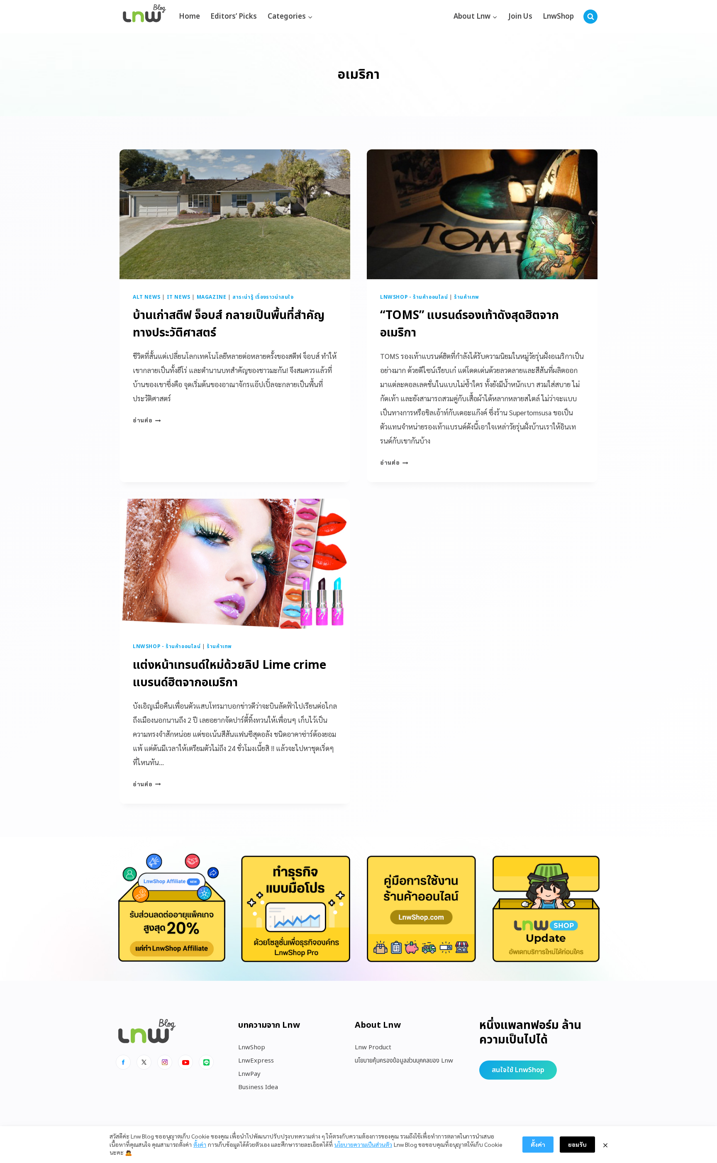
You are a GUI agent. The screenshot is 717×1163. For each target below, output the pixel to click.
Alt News (147, 297)
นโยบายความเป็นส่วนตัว (363, 1144)
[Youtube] (185, 1062)
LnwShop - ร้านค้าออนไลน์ (414, 297)
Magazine (212, 297)
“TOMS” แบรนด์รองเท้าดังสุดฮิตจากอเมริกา (469, 324)
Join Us (520, 16)
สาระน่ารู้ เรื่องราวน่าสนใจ (263, 297)
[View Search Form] (590, 17)
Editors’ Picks (233, 16)
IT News (178, 297)
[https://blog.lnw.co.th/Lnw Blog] (144, 17)
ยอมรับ (577, 1144)
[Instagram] (164, 1062)
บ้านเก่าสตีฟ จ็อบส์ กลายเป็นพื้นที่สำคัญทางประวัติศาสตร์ (228, 324)
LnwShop (558, 16)
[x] (144, 1062)
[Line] (206, 1062)
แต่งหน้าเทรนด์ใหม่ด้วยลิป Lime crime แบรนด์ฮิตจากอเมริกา (229, 674)
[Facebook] (123, 1062)
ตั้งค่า (199, 1144)
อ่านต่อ (147, 420)
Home (189, 16)
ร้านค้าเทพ (466, 297)
